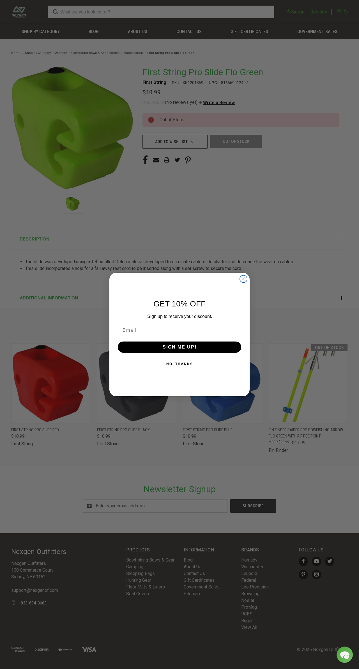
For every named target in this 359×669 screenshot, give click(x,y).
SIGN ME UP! (180, 347)
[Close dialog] (243, 279)
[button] (345, 655)
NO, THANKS (179, 364)
